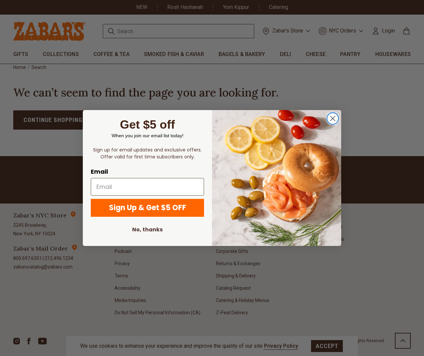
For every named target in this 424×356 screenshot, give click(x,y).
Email (99, 171)
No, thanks (147, 229)
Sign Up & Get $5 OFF (147, 208)
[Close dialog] (333, 118)
